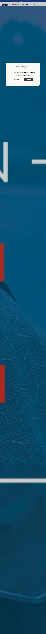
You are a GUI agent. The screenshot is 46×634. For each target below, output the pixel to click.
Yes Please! (28, 79)
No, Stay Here (17, 79)
